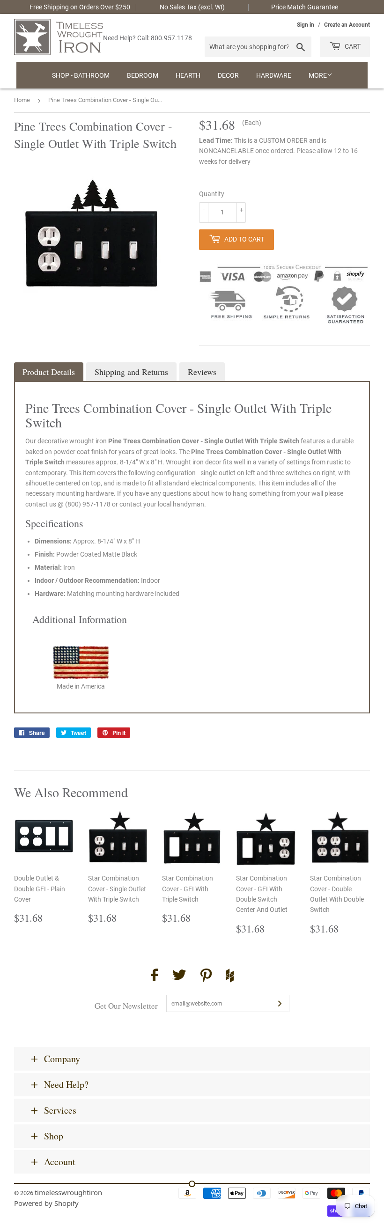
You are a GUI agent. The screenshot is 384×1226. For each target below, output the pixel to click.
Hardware (273, 75)
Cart (352, 46)
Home (22, 99)
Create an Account (347, 25)
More (318, 75)
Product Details (48, 371)
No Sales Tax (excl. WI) (192, 7)
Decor (228, 75)
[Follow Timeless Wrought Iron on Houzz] (230, 977)
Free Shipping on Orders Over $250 (80, 7)
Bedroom (142, 75)
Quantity (211, 194)
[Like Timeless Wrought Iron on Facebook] (154, 976)
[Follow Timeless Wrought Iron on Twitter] (179, 976)
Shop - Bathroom (81, 75)
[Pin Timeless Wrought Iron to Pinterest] (206, 977)
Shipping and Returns (131, 371)
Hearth (188, 75)
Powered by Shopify (46, 1203)
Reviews (202, 371)
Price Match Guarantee (304, 7)
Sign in (305, 25)
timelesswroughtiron (68, 1192)
